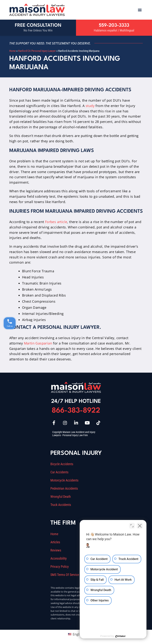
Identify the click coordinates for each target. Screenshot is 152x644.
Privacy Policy (59, 566)
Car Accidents (59, 472)
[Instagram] (65, 423)
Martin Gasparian (38, 343)
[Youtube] (87, 423)
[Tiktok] (98, 423)
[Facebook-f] (54, 423)
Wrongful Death (60, 497)
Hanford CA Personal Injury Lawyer (37, 51)
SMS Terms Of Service (64, 575)
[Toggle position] (132, 526)
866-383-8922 (76, 410)
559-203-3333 (114, 25)
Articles (55, 542)
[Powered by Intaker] (120, 636)
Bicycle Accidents (61, 464)
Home (12, 51)
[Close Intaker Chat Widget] (140, 526)
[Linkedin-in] (76, 423)
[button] (140, 10)
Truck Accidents (60, 505)
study (90, 105)
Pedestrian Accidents (64, 488)
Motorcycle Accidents (64, 480)
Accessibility (58, 558)
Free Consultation (38, 25)
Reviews (55, 550)
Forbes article (56, 222)
